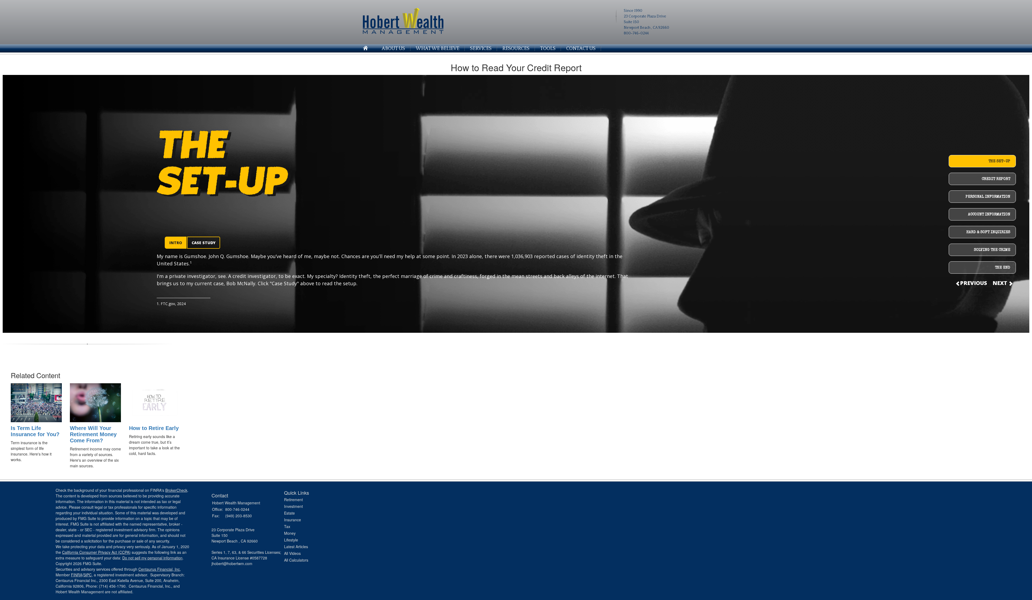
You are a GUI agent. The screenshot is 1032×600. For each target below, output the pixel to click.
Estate (289, 513)
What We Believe (437, 48)
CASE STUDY (204, 242)
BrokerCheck (176, 490)
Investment (293, 506)
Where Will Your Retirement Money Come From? (93, 434)
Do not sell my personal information (152, 558)
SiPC (87, 574)
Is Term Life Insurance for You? (35, 431)
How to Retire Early (154, 428)
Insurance (292, 519)
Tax (287, 526)
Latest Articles (296, 546)
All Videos (292, 553)
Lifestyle (291, 540)
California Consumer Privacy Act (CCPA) (96, 552)
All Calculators (296, 560)
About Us (393, 48)
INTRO (175, 242)
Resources (515, 48)
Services (481, 48)
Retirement (293, 499)
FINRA (76, 574)
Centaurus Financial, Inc (159, 569)
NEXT (1000, 283)
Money (290, 533)
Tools (548, 48)
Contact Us (581, 48)
